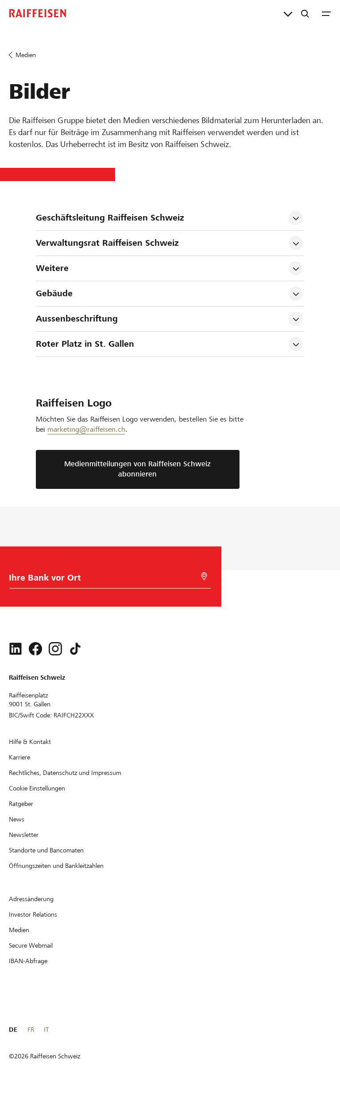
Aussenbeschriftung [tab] (77, 319)
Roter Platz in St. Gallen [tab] (85, 344)
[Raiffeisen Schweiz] (37, 13)
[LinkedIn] (15, 648)
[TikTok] (75, 648)
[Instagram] (55, 648)
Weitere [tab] (52, 268)
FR (30, 1029)
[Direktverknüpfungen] (288, 13)
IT (46, 1029)
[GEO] (204, 576)
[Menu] (326, 13)
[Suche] (305, 13)
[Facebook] (35, 648)
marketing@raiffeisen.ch (86, 429)
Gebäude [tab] (54, 293)
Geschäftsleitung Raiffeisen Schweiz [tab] (110, 218)
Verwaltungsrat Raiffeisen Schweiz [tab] (107, 243)
